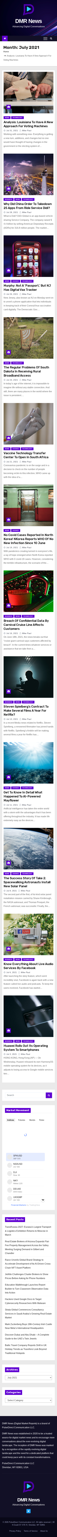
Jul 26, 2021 (12, 294)
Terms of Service (30, 1531)
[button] (52, 38)
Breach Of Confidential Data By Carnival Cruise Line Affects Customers (26, 625)
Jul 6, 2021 (11, 972)
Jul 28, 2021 (12, 212)
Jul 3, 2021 (11, 1054)
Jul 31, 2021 (12, 130)
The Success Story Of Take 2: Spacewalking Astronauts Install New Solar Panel (27, 882)
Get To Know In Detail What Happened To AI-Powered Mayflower (23, 796)
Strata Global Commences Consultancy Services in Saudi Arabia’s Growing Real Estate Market (28, 1314)
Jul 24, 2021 (12, 380)
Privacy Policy (15, 1531)
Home (6, 51)
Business (8, 199)
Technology (17, 117)
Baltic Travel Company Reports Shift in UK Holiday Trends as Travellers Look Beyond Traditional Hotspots (26, 1349)
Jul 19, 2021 (12, 547)
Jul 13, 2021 (12, 719)
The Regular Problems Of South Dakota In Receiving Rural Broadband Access (26, 371)
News (7, 117)
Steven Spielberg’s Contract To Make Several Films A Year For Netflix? (26, 711)
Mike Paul (26, 130)
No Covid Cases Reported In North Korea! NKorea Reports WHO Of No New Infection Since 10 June (28, 539)
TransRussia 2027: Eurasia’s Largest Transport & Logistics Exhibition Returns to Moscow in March (28, 1231)
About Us (44, 1531)
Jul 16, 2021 (12, 633)
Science (16, 281)
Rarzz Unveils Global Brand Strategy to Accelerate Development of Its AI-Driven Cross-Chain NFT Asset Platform (28, 1264)
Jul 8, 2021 (11, 891)
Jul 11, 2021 (12, 805)
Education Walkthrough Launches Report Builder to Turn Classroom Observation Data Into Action (26, 1289)
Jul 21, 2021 (12, 462)
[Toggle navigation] (45, 38)
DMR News (28, 21)
